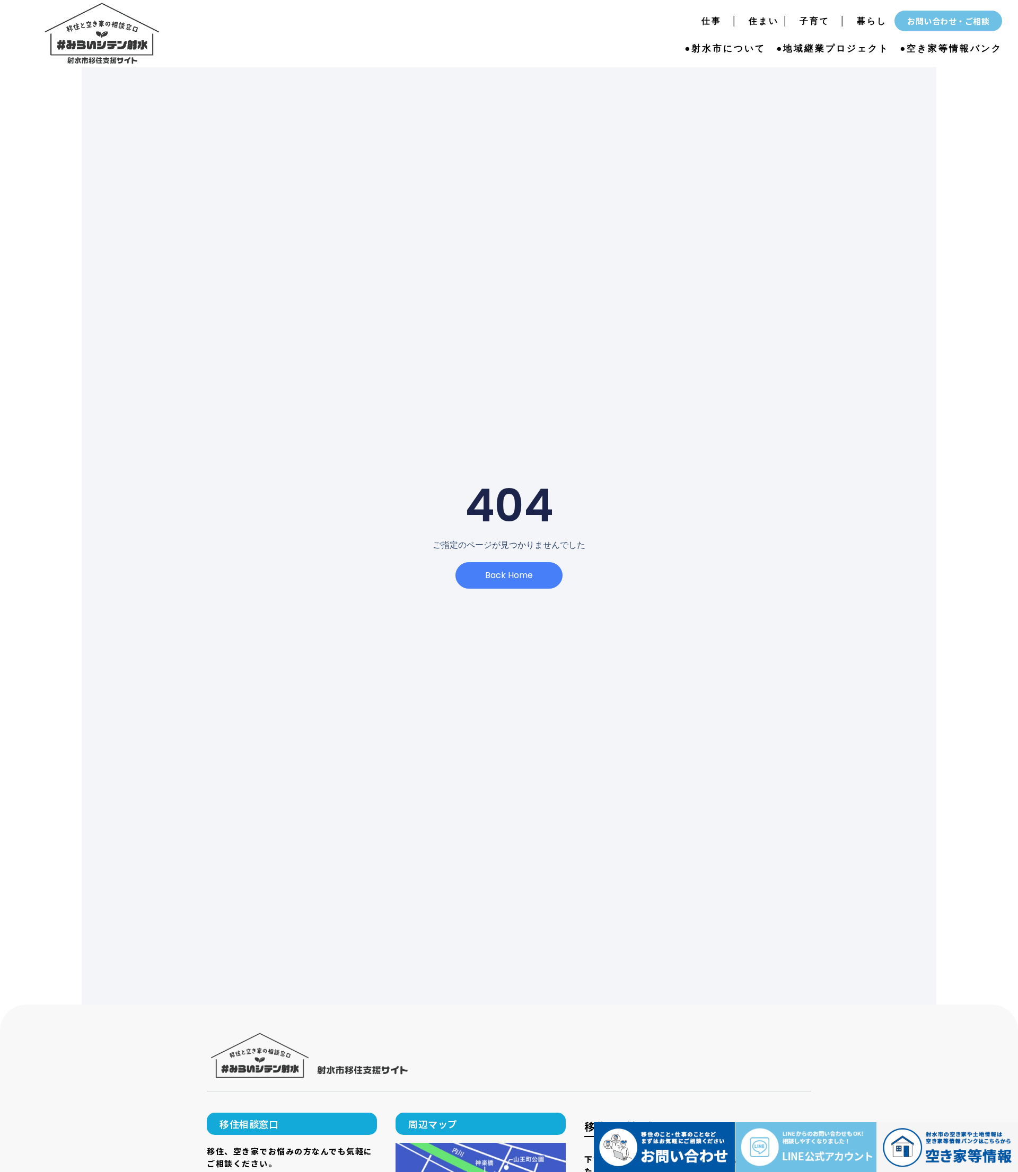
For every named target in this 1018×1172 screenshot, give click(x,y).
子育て (814, 21)
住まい (759, 21)
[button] (292, 1124)
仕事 (716, 21)
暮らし (872, 21)
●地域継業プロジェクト (832, 48)
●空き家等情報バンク (951, 48)
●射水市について (725, 48)
